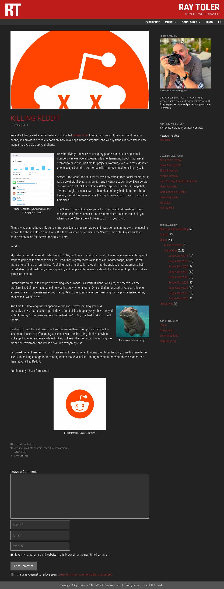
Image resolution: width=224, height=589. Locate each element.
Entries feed (166, 330)
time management (59, 448)
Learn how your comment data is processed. (86, 574)
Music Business (173, 245)
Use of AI (148, 585)
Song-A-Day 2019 (178, 261)
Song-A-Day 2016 (178, 255)
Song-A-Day (189, 22)
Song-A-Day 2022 (178, 277)
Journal (18, 444)
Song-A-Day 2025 (178, 293)
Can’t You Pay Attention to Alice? (178, 181)
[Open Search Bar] (219, 22)
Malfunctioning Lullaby (173, 192)
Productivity (29, 444)
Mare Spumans (168, 186)
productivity (30, 448)
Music (169, 22)
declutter (18, 448)
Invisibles (165, 202)
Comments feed (169, 335)
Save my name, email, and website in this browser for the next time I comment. (62, 554)
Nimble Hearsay (169, 176)
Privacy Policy (132, 585)
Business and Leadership (174, 229)
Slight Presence (169, 170)
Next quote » (166, 139)
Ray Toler (199, 7)
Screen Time (80, 135)
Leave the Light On (170, 165)
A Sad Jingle (20, 452)
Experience (152, 22)
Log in (163, 325)
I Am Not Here (21, 455)
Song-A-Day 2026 (178, 298)
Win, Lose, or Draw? (171, 160)
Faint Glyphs (167, 208)
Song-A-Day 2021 (178, 272)
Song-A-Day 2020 (178, 266)
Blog (209, 22)
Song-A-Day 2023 (178, 282)
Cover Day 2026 (169, 197)
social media (43, 448)
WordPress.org (168, 341)
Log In (160, 585)
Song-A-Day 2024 (178, 287)
